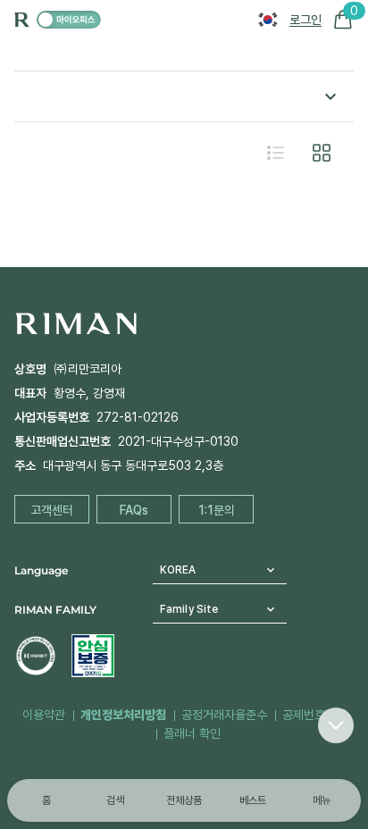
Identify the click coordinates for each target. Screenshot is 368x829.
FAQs (134, 510)
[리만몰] (69, 20)
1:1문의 (216, 510)
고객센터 (51, 510)
